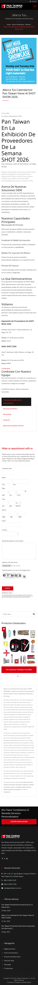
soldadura (31, 784)
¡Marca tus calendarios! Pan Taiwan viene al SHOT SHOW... (17, 916)
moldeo (5, 789)
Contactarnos (7, 792)
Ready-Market (27, 982)
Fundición (6, 420)
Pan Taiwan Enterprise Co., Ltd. (24, 978)
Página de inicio (9, 949)
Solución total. (9, 960)
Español (34, 1)
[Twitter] (4, 859)
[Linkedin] (7, 859)
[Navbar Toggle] (35, 6)
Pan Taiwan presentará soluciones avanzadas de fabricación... (18, 927)
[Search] (33, 614)
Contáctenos (8, 968)
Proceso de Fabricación (12, 957)
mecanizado (7, 787)
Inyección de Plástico (10, 409)
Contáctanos (5, 368)
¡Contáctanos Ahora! (19, 821)
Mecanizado (7, 414)
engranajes (25, 784)
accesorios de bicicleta (9, 784)
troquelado (18, 787)
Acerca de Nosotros (18, 24)
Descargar (7, 964)
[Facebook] (2, 859)
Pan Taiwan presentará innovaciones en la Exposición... (17, 906)
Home (9, 24)
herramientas (19, 784)
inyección (12, 787)
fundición (28, 787)
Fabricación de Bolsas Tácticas (13, 425)
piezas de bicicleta (28, 782)
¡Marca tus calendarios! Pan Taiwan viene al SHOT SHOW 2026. (19, 28)
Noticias (28, 24)
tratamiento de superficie (14, 789)
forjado (24, 787)
